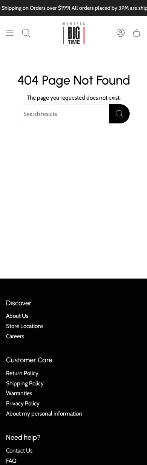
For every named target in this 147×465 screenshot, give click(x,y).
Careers (15, 336)
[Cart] (136, 33)
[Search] (119, 113)
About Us (17, 315)
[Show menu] (9, 33)
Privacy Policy (23, 403)
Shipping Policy (25, 383)
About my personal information (44, 413)
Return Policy (22, 373)
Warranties (19, 393)
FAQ (11, 460)
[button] (26, 33)
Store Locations (24, 326)
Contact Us (19, 450)
